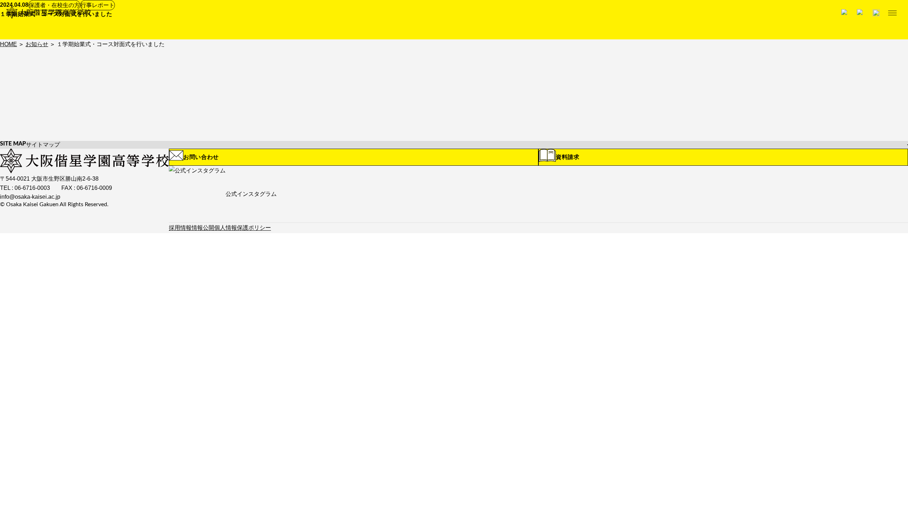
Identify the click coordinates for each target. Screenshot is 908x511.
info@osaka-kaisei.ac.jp (30, 197)
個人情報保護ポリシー (242, 228)
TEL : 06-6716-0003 (25, 188)
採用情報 (180, 228)
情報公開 (203, 228)
